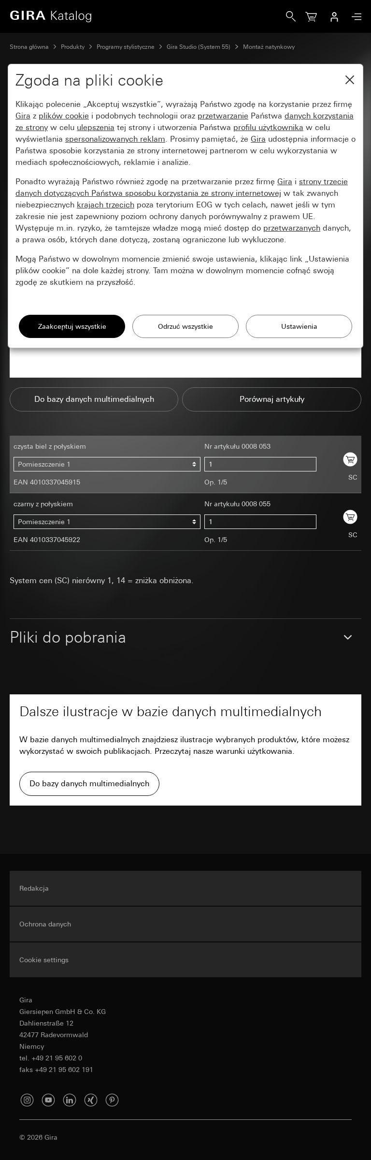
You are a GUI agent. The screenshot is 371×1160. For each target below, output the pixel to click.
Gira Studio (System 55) (198, 47)
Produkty (73, 47)
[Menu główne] (354, 17)
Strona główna (29, 47)
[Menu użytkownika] (334, 16)
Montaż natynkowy (269, 47)
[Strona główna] (148, 16)
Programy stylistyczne (126, 47)
